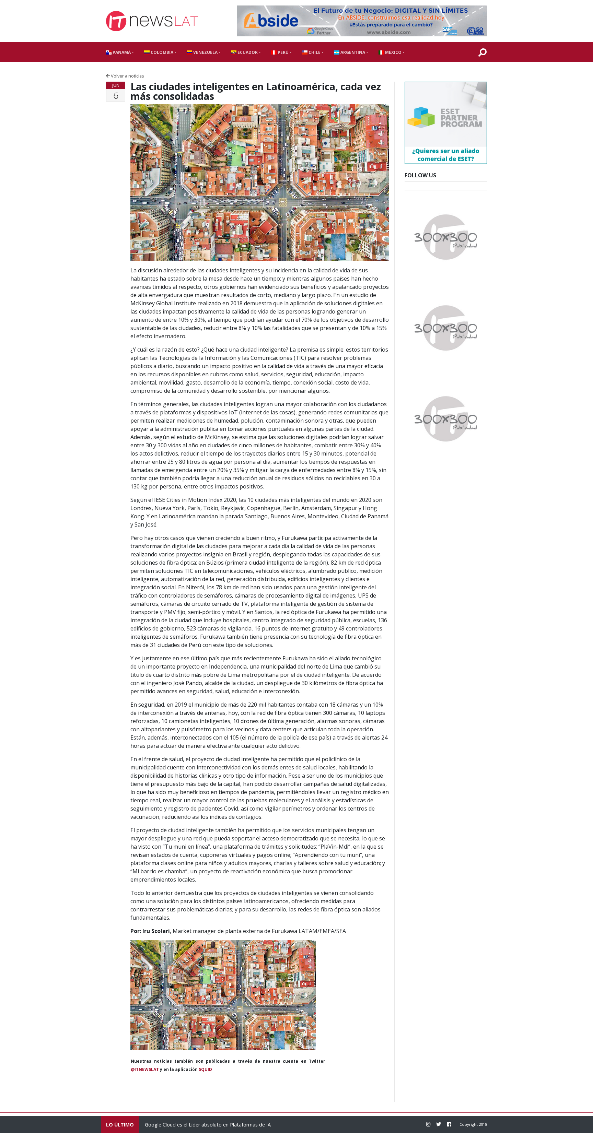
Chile (314, 52)
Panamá (121, 52)
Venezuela (205, 52)
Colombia (161, 52)
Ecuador (247, 52)
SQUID (205, 1069)
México (393, 52)
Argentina (352, 52)
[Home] (152, 21)
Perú (283, 52)
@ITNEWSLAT (145, 1069)
